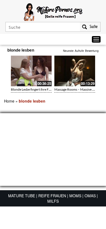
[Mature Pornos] (53, 11)
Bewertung (92, 51)
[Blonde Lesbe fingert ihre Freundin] (31, 71)
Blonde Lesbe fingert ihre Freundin (35, 89)
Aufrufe (79, 51)
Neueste (68, 51)
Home (9, 101)
